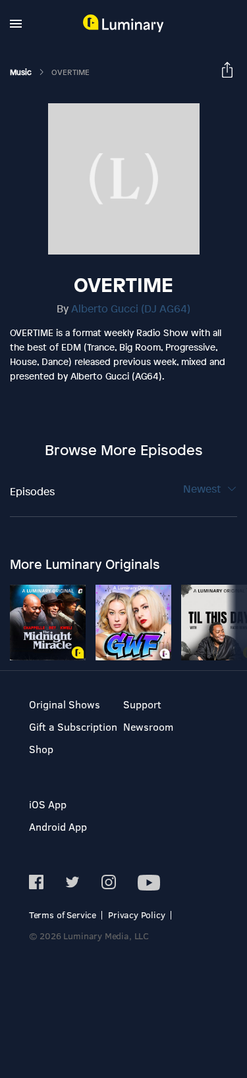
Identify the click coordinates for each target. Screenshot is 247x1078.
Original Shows (64, 704)
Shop (41, 749)
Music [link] (22, 72)
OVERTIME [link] (70, 72)
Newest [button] (203, 488)
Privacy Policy (136, 914)
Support (142, 704)
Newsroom (148, 726)
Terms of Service (62, 914)
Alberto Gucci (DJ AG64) (130, 308)
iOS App (48, 804)
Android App (58, 826)
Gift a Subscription (73, 726)
